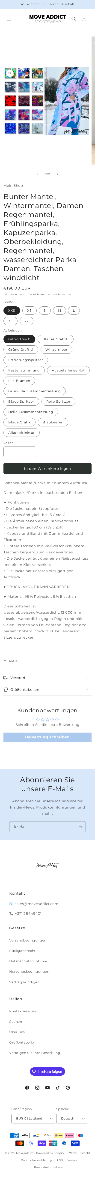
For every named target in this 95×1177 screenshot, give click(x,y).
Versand (24, 294)
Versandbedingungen (27, 940)
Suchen (15, 1022)
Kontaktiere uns (23, 1011)
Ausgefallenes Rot (68, 370)
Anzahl (9, 443)
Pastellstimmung (24, 370)
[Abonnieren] (80, 826)
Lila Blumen (19, 381)
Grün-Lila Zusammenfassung (34, 391)
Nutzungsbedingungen (29, 971)
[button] (9, 19)
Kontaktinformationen (49, 1167)
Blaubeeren (53, 422)
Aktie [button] (13, 661)
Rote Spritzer (58, 401)
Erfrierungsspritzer (25, 360)
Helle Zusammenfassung (30, 412)
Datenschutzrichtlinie (28, 961)
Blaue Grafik (19, 422)
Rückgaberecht (22, 951)
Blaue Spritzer (21, 401)
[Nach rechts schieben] (58, 174)
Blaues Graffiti (55, 339)
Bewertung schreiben (47, 737)
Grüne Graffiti (20, 349)
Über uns (17, 1032)
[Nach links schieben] (37, 174)
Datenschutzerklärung (36, 1160)
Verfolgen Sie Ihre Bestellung (34, 1053)
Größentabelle (21, 1042)
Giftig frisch (19, 339)
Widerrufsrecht (79, 1153)
